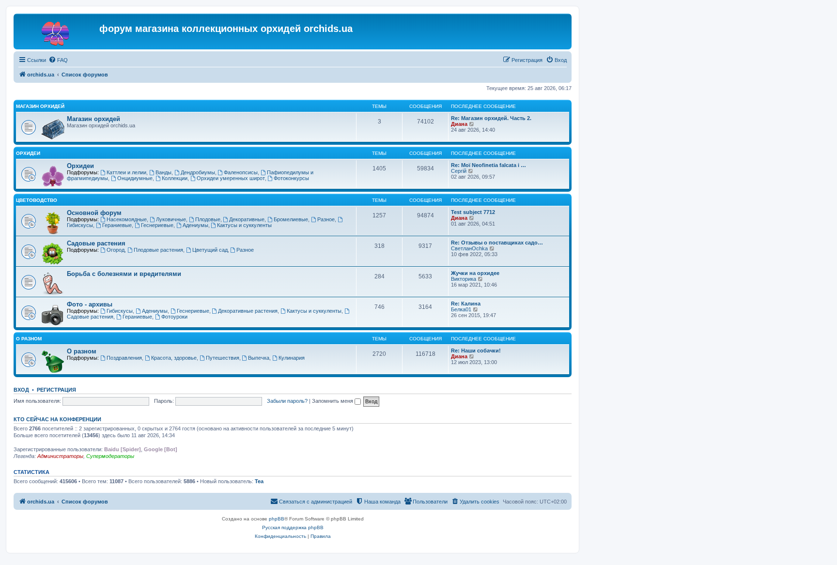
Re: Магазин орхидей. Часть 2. (491, 118)
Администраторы (60, 456)
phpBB (276, 518)
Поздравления (124, 358)
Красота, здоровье (174, 358)
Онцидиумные (135, 178)
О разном (29, 338)
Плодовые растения (158, 250)
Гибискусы (120, 311)
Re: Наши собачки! (476, 350)
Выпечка (258, 358)
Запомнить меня (333, 401)
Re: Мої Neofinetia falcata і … (488, 165)
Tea (259, 481)
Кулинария (292, 358)
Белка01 (461, 309)
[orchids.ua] (57, 31)
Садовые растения (96, 243)
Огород (115, 250)
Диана (459, 124)
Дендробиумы (198, 172)
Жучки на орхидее (475, 273)
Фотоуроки (174, 317)
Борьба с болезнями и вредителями (124, 273)
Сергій (458, 171)
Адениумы (195, 225)
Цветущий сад (210, 250)
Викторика (463, 279)
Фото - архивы (89, 304)
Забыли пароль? (287, 401)
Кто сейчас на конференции (57, 419)
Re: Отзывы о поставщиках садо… (497, 242)
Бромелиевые (291, 219)
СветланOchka (469, 248)
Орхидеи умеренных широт (231, 178)
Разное (326, 219)
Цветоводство (36, 200)
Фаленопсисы (241, 172)
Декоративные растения (248, 311)
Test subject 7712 (473, 212)
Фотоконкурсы (291, 178)
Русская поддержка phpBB (293, 527)
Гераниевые (117, 225)
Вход (21, 390)
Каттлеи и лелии (126, 172)
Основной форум (94, 212)
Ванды (163, 172)
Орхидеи (28, 153)
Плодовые (207, 219)
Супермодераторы (110, 456)
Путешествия (222, 358)
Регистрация (56, 390)
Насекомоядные (127, 219)
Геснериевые (157, 225)
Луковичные (171, 219)
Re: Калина (465, 303)
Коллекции (174, 178)
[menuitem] (58, 60)
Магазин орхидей (40, 106)
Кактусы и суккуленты (244, 225)
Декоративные (246, 219)
